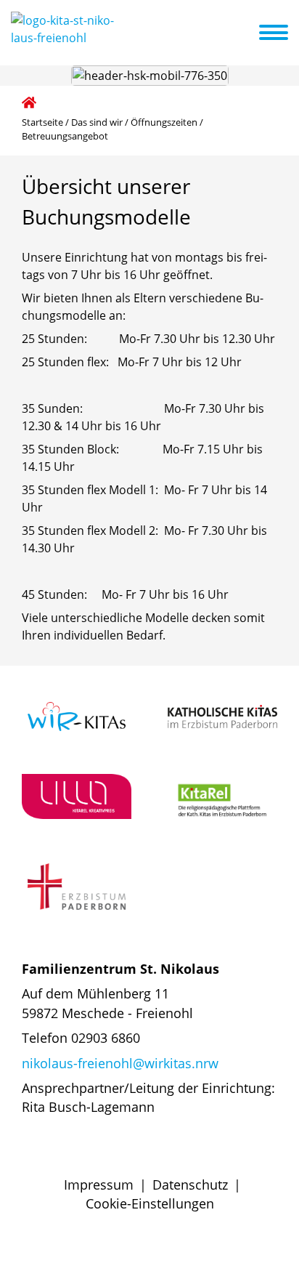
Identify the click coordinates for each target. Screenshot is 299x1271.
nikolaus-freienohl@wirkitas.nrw (120, 1063)
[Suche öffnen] (246, 35)
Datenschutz (190, 1184)
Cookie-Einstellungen (150, 1203)
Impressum (99, 1184)
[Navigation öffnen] (282, 33)
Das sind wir (97, 122)
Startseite (42, 122)
